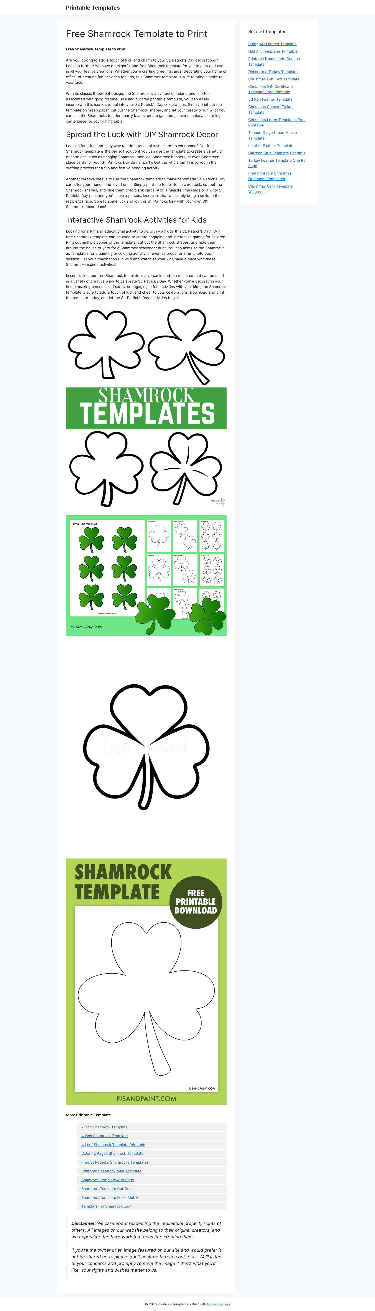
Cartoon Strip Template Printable (277, 153)
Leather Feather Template (270, 145)
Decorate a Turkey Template (273, 72)
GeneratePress (218, 1304)
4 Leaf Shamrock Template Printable (113, 1145)
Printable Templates (93, 7)
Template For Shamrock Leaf (106, 1206)
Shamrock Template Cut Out (106, 1188)
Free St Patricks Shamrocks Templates (115, 1162)
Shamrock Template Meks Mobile (110, 1197)
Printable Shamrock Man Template (111, 1171)
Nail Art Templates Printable (273, 51)
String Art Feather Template (272, 44)
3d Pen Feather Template (270, 99)
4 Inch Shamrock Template (104, 1136)
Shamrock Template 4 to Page (107, 1180)
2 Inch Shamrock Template (104, 1127)
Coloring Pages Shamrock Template (112, 1153)
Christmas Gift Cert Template (273, 79)
